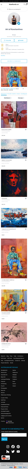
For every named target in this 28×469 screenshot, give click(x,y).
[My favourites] (24, 4)
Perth (14, 381)
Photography (4, 388)
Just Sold (3, 402)
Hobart (14, 385)
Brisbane (15, 377)
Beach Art (3, 377)
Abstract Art (4, 372)
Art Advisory (20, 356)
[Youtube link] (19, 453)
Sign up (4, 439)
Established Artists (5, 404)
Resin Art (3, 390)
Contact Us (17, 360)
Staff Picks (3, 400)
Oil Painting (3, 383)
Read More (3, 55)
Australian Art (4, 374)
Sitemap (23, 360)
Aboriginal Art (4, 370)
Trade (15, 356)
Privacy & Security (11, 465)
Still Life (2, 392)
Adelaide (15, 374)
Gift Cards (9, 358)
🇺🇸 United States (10, 422)
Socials (11, 362)
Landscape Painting (5, 379)
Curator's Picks (4, 397)
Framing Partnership (9, 360)
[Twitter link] (14, 453)
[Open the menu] (1, 4)
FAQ (2, 360)
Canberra (15, 379)
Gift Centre (3, 358)
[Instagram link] (8, 448)
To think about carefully (8, 88)
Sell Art (2, 418)
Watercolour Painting (6, 394)
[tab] (23, 88)
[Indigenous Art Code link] (14, 457)
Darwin (14, 383)
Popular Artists (4, 409)
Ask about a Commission (14, 61)
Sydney (14, 370)
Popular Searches (5, 362)
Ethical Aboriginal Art (6, 413)
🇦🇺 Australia (9, 421)
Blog (8, 356)
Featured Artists (4, 406)
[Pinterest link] (19, 448)
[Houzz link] (8, 453)
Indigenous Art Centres (6, 415)
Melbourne (15, 372)
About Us (3, 356)
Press (11, 356)
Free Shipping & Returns (18, 358)
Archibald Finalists (5, 411)
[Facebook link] (14, 448)
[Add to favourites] (25, 129)
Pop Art (2, 385)
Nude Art (3, 381)
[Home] (14, 4)
